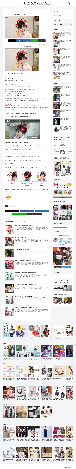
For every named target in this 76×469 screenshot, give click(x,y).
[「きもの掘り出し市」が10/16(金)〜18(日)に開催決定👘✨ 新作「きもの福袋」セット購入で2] (62, 256)
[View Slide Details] (57, 300)
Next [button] (70, 300)
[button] (42, 40)
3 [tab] (56, 303)
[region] (62, 300)
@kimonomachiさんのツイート (60, 227)
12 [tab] (68, 303)
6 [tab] (60, 303)
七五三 (11, 205)
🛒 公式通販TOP (57, 11)
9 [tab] (64, 303)
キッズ (7, 205)
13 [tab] (69, 303)
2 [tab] (55, 303)
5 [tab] (59, 303)
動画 (14, 205)
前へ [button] (54, 300)
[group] (9, 333)
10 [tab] (65, 303)
